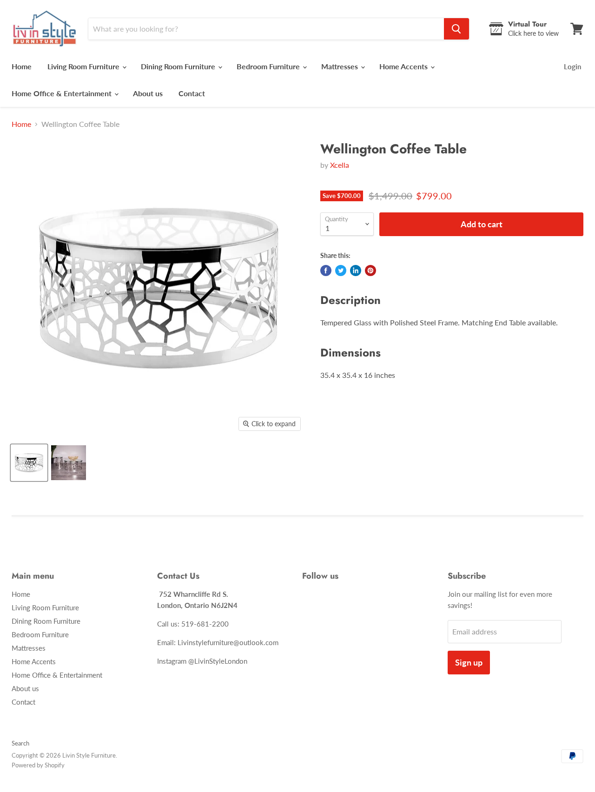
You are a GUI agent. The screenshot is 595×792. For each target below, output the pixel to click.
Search (20, 743)
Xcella (339, 164)
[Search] (456, 29)
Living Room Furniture (84, 66)
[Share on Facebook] (325, 270)
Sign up (469, 662)
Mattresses (340, 66)
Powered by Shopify (38, 765)
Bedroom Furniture (269, 66)
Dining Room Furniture (179, 66)
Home (22, 66)
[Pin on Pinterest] (370, 270)
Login (572, 66)
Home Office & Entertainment (62, 93)
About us (148, 93)
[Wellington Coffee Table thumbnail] (29, 462)
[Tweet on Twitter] (340, 270)
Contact (191, 93)
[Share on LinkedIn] (355, 270)
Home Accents (404, 66)
